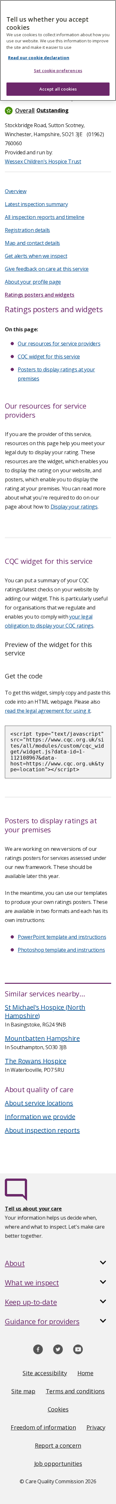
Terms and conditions (75, 1391)
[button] (58, 110)
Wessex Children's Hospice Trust (43, 161)
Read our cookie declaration (38, 57)
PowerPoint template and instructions (62, 936)
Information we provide (40, 1116)
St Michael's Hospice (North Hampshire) (45, 1011)
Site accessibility (45, 1373)
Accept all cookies (58, 89)
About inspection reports (42, 1130)
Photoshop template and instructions (61, 949)
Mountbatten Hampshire (42, 1038)
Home (85, 1373)
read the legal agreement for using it (48, 710)
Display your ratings (74, 506)
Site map (23, 1391)
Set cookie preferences (58, 70)
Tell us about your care (33, 1208)
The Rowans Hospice (35, 1061)
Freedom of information (43, 1427)
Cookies (58, 1409)
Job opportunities (58, 1463)
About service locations (39, 1103)
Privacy (95, 1427)
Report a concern (58, 1445)
